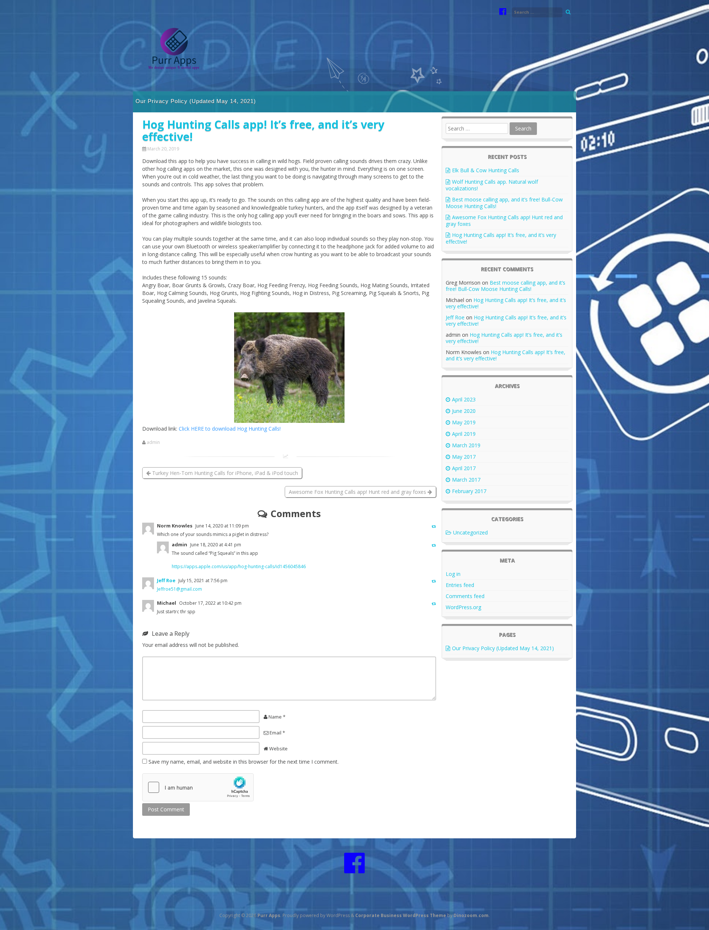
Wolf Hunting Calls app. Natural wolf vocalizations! (492, 185)
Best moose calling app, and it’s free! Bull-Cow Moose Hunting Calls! (504, 203)
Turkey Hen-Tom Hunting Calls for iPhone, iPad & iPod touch (224, 472)
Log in (453, 573)
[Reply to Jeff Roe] (434, 581)
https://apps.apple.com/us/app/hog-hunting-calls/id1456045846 (239, 566)
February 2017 (469, 491)
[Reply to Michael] (434, 603)
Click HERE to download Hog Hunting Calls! (230, 428)
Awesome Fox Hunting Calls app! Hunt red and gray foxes (358, 491)
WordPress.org (463, 607)
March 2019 (466, 445)
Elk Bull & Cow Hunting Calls (485, 170)
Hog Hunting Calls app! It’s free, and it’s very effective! (501, 238)
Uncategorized (470, 532)
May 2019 (464, 422)
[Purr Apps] (175, 83)
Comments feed (465, 596)
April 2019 (464, 433)
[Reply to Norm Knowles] (434, 526)
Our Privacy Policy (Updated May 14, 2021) (196, 101)
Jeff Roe (166, 580)
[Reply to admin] (434, 545)
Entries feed (460, 584)
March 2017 (466, 479)
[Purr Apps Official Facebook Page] (502, 12)
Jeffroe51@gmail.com (179, 589)
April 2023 (464, 399)
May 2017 (464, 456)
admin (153, 442)
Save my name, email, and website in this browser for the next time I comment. (243, 761)
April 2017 (464, 468)
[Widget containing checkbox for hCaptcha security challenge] (198, 787)
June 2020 (464, 410)
